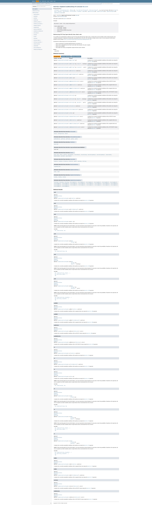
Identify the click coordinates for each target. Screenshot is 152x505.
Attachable (56, 10)
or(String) (35, 38)
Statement (79, 11)
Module (33, 1)
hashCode (79, 161)
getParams (68, 138)
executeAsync (70, 154)
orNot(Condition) (37, 43)
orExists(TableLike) (37, 47)
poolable (63, 155)
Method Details (35, 12)
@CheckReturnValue (58, 195)
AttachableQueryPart (64, 10)
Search (51, 1)
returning (56, 182)
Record (85, 6)
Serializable (73, 11)
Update (83, 11)
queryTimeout (68, 155)
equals (75, 161)
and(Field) (35, 16)
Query (55, 11)
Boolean (75, 74)
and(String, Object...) (38, 21)
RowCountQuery (66, 11)
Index (48, 1)
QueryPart (60, 11)
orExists (71, 116)
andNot (70, 84)
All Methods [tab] (57, 56)
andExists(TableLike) (38, 29)
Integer (85, 10)
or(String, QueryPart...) (38, 42)
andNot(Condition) (37, 25)
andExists (71, 81)
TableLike (76, 81)
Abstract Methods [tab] (76, 56)
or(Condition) (36, 32)
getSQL (72, 138)
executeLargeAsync (92, 154)
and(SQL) (35, 18)
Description (35, 8)
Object (78, 63)
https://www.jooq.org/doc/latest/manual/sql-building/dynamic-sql (77, 39)
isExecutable (108, 154)
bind (55, 154)
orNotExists (71, 127)
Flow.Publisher (79, 10)
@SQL (72, 240)
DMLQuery (72, 10)
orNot (70, 120)
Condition (73, 70)
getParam (63, 138)
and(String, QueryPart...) (38, 23)
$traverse (65, 161)
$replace (56, 161)
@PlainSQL (56, 220)
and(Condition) (36, 14)
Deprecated (44, 1)
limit (55, 171)
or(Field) (35, 34)
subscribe (56, 144)
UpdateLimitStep (100, 11)
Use (40, 1)
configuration (61, 133)
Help (54, 1)
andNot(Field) (36, 27)
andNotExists (72, 91)
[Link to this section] (82, 34)
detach (66, 133)
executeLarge (84, 154)
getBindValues (57, 138)
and (70, 60)
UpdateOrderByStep (111, 11)
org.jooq (33, 3)
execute (65, 154)
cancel (61, 154)
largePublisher (57, 166)
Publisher (91, 10)
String (72, 60)
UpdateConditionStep (45, 3)
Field (72, 74)
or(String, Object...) (37, 40)
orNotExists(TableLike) (38, 49)
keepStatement (57, 155)
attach (55, 133)
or (69, 95)
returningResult (73, 182)
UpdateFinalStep (91, 11)
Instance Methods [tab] (66, 56)
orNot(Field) (36, 45)
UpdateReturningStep (58, 12)
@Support (56, 197)
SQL (72, 77)
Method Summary (36, 10)
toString (84, 161)
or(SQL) (35, 36)
